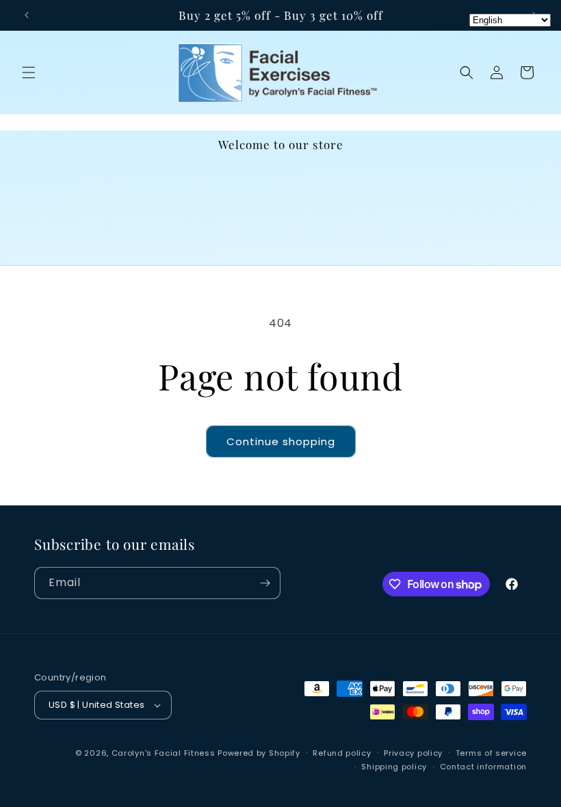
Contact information (483, 766)
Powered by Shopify (259, 753)
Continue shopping (280, 441)
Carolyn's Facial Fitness (164, 753)
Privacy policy (413, 753)
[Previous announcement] (27, 15)
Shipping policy (394, 766)
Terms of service (491, 753)
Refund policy (342, 753)
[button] (29, 72)
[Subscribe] (265, 583)
